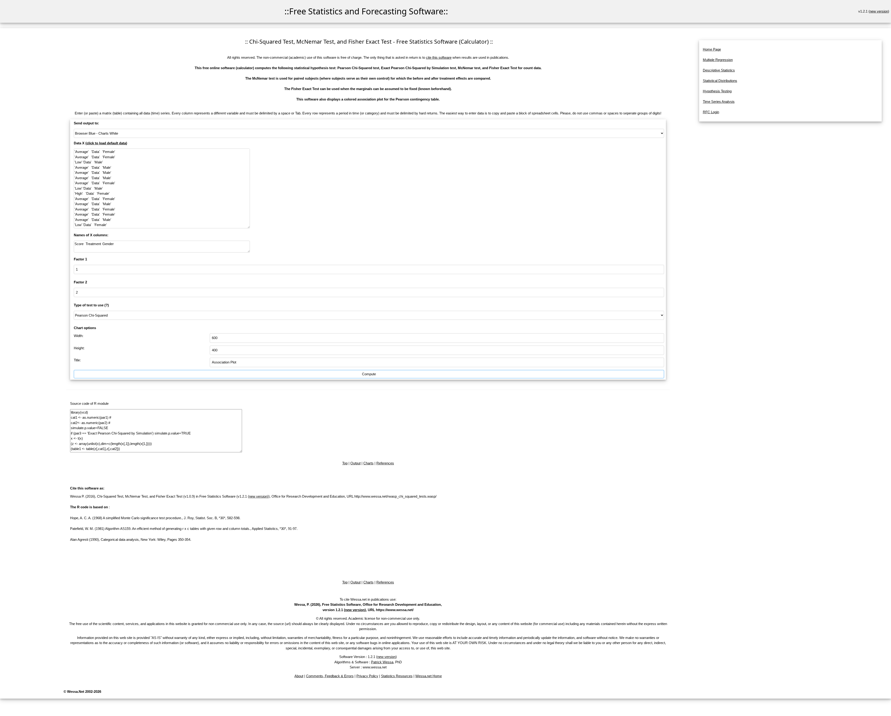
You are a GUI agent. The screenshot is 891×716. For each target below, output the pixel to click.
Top (345, 463)
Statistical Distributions (720, 81)
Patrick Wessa (382, 662)
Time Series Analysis (719, 102)
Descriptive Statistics (719, 70)
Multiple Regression (718, 60)
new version (879, 11)
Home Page (712, 49)
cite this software (439, 57)
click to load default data (106, 143)
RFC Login (711, 112)
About (298, 676)
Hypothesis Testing (717, 91)
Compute (369, 374)
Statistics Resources (397, 676)
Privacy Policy (367, 676)
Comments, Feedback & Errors (330, 676)
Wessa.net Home (428, 676)
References (385, 463)
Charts (368, 463)
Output (355, 463)
